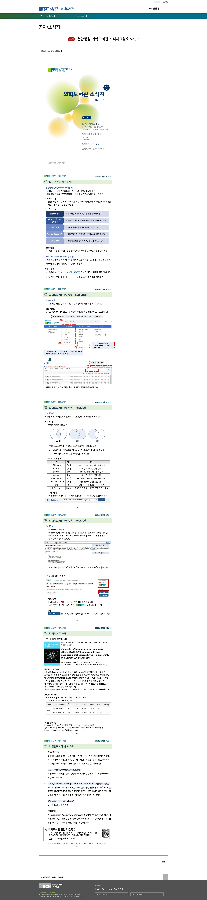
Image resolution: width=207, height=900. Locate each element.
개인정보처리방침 (45, 877)
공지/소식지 (82, 16)
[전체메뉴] (166, 9)
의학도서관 (67, 8)
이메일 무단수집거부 (58, 877)
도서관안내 (154, 8)
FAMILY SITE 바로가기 (137, 894)
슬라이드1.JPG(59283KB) (53, 51)
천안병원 (165, 2)
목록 (163, 862)
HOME (41, 16)
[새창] (49, 9)
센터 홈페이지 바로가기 (103, 894)
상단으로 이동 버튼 (165, 877)
